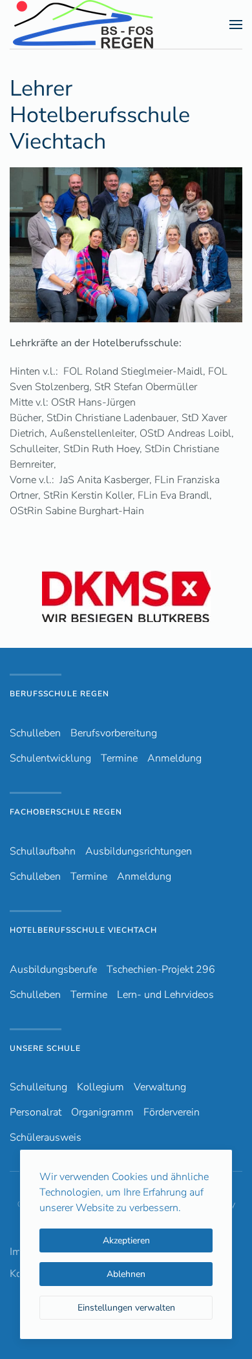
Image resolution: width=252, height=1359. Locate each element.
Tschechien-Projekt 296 (161, 969)
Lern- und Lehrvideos (165, 995)
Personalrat (35, 1112)
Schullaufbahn (43, 851)
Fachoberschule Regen (66, 812)
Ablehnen (126, 1274)
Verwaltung (160, 1087)
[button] (235, 24)
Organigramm (102, 1112)
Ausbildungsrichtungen (138, 851)
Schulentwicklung (50, 758)
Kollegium (100, 1087)
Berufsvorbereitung (113, 733)
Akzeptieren (126, 1240)
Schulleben (35, 733)
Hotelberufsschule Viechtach (83, 930)
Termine (119, 758)
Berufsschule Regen (59, 694)
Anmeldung (174, 758)
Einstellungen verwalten (126, 1308)
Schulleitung (38, 1087)
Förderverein (171, 1112)
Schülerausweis (45, 1137)
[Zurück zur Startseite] (106, 24)
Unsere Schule (45, 1048)
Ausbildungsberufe (53, 969)
